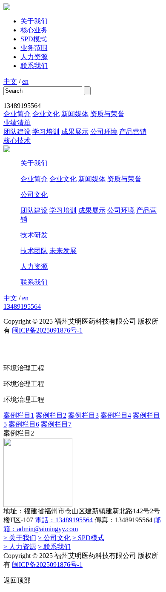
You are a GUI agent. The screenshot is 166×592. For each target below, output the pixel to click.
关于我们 (34, 21)
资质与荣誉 (107, 113)
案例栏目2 (51, 415)
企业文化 (46, 113)
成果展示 (75, 131)
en (25, 81)
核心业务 (34, 30)
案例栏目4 (115, 415)
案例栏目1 (18, 415)
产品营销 (132, 131)
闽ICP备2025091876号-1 (47, 330)
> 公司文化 (54, 537)
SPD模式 (33, 39)
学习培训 (46, 131)
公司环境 (103, 131)
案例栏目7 (56, 424)
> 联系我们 (54, 546)
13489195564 (22, 306)
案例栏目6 (24, 424)
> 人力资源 (19, 546)
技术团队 (34, 250)
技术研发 (34, 235)
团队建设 (17, 131)
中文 (10, 81)
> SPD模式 (88, 537)
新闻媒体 (75, 113)
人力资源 (34, 56)
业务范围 (34, 47)
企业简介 (17, 113)
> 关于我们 (19, 537)
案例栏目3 (83, 415)
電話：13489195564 (64, 520)
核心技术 (17, 140)
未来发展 (63, 250)
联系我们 (34, 65)
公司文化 (34, 194)
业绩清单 (17, 122)
